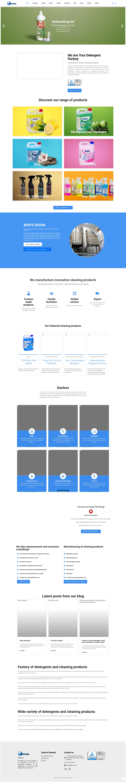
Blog (75, 3)
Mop (37, 164)
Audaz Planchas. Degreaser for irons (97, 362)
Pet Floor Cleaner (57, 640)
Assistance (67, 3)
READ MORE (22, 650)
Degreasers (37, 132)
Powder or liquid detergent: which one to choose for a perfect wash (93, 641)
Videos (81, 3)
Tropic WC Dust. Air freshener (51, 362)
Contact (89, 3)
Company (35, 3)
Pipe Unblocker (25, 640)
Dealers (59, 3)
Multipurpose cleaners (88, 132)
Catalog (43, 3)
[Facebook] (112, 3)
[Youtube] (115, 3)
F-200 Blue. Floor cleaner (28, 362)
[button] (3, 26)
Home (27, 3)
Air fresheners (37, 196)
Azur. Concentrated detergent (74, 362)
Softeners (88, 164)
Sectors (51, 3)
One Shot (88, 196)
